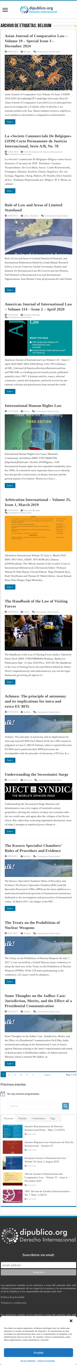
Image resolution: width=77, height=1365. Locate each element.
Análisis (27, 712)
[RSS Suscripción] (75, 26)
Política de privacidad (46, 1361)
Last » (47, 1074)
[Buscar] (65, 1106)
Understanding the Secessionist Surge (36, 774)
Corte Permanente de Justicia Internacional (42, 152)
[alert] (38, 1093)
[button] (71, 1321)
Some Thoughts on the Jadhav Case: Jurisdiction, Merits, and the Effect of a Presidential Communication (38, 1000)
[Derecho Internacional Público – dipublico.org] (38, 9)
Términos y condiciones (13, 1302)
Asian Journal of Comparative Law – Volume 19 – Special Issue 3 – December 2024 (36, 41)
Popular (22, 1118)
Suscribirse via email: (38, 1255)
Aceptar (39, 1352)
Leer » (10, 121)
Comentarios (38, 1118)
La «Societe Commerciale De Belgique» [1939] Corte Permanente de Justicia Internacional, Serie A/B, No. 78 (38, 141)
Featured (34, 215)
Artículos (27, 780)
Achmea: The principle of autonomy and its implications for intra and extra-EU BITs (35, 701)
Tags (52, 1118)
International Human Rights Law (33, 405)
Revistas (27, 51)
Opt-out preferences (28, 1361)
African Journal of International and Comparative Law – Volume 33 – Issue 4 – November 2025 (46, 1177)
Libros (26, 215)
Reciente (8, 1118)
